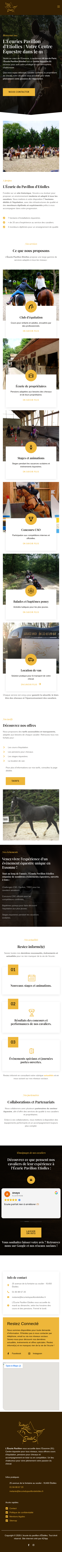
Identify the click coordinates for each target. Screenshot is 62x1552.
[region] (31, 1525)
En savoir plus (31, 331)
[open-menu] (58, 7)
